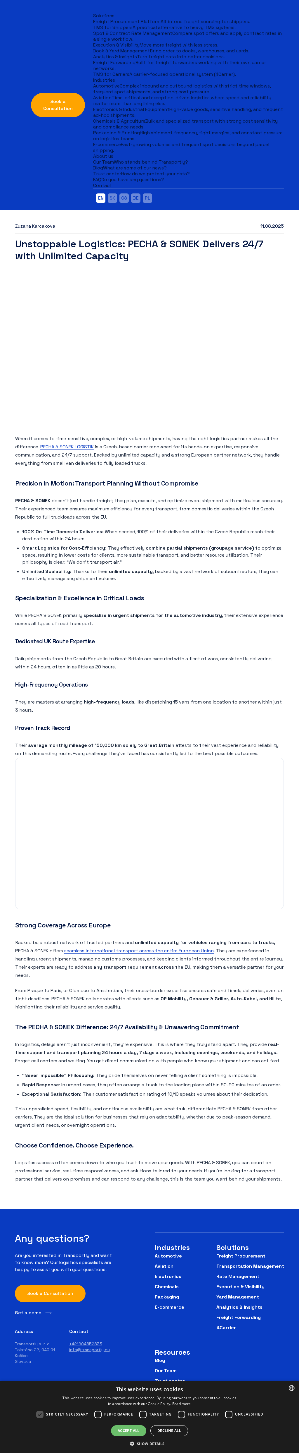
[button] (149, 1443)
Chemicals (167, 1287)
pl (147, 198)
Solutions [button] (103, 16)
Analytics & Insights (239, 1307)
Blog (160, 1360)
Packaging (167, 1297)
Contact (102, 185)
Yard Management (237, 1297)
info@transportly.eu (89, 1349)
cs (124, 198)
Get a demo (28, 1313)
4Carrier (226, 1328)
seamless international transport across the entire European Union (139, 951)
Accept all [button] (129, 1430)
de (136, 198)
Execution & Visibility (240, 1287)
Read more (181, 1403)
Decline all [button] (169, 1430)
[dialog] (149, 1417)
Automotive (168, 1256)
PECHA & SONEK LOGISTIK (67, 447)
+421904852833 (85, 1343)
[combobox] (292, 1388)
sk (112, 198)
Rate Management (237, 1276)
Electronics (168, 1276)
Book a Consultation (58, 104)
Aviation (164, 1266)
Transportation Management (250, 1266)
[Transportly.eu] (19, 99)
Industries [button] (104, 80)
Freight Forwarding (238, 1317)
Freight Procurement (240, 1256)
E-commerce (169, 1307)
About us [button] (103, 156)
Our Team (166, 1371)
